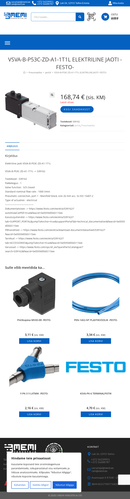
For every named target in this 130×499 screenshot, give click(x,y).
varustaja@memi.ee (20, 2)
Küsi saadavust (77, 109)
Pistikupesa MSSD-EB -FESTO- (34, 320)
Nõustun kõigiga (65, 484)
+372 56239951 (45, 1)
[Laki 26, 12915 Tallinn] (89, 454)
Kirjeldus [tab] (12, 146)
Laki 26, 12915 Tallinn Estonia (74, 3)
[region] (44, 472)
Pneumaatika (88, 125)
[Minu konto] (110, 3)
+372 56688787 (45, 4)
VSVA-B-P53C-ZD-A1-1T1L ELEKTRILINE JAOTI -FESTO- (80, 72)
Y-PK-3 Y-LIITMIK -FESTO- (34, 393)
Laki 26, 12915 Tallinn (103, 453)
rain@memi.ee (18, 4)
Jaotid (77, 125)
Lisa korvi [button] (34, 341)
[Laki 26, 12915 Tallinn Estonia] (57, 3)
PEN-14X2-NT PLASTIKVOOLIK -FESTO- (96, 320)
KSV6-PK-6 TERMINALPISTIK (96, 393)
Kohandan (20, 484)
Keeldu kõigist (41, 484)
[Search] (80, 17)
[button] (52, 95)
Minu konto (118, 3)
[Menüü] (7, 43)
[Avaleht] (24, 72)
